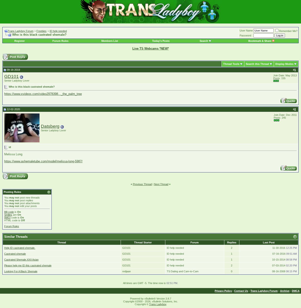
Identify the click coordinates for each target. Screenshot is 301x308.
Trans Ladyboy (157, 304)
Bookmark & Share (260, 40)
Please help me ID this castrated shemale (27, 265)
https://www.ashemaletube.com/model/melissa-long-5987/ (43, 161)
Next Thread (161, 184)
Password (245, 35)
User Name (246, 30)
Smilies (8, 214)
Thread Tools (231, 63)
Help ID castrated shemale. (19, 247)
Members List (109, 40)
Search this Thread (257, 63)
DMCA (296, 290)
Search (204, 40)
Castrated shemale (15, 253)
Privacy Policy (223, 290)
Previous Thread (142, 184)
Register (19, 40)
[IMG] (7, 217)
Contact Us (241, 290)
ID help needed (58, 31)
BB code (9, 212)
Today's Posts (161, 40)
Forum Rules (60, 40)
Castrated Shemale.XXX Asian (21, 259)
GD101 (11, 76)
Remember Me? (288, 31)
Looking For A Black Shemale (20, 271)
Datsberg (50, 126)
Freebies (41, 31)
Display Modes (284, 63)
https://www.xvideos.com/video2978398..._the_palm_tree (43, 94)
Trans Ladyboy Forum (20, 31)
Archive (284, 290)
